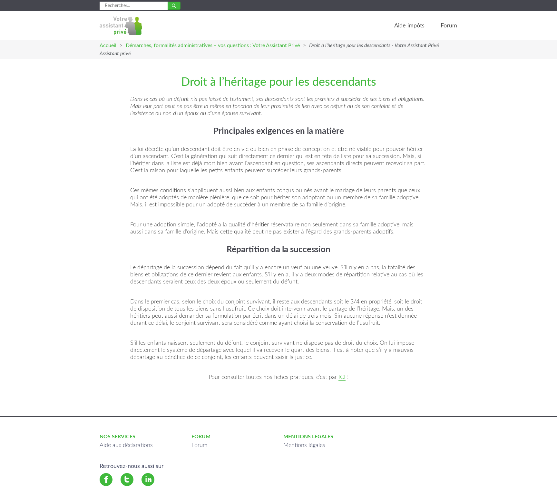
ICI (342, 377)
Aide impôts (409, 26)
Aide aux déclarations (126, 445)
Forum (449, 26)
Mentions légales (304, 445)
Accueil (108, 45)
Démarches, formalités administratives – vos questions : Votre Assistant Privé (213, 45)
